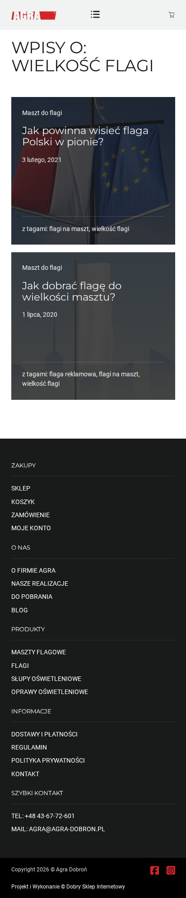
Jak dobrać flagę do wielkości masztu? (71, 291)
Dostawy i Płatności (44, 734)
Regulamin (29, 747)
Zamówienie (30, 514)
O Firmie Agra (33, 570)
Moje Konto (31, 528)
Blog (19, 610)
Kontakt (25, 774)
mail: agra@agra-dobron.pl (58, 829)
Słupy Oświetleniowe (46, 678)
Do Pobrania (31, 596)
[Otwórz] (95, 15)
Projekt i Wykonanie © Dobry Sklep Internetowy (68, 887)
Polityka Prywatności (48, 760)
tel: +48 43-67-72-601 (43, 815)
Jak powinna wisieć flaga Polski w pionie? (85, 136)
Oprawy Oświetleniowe (49, 691)
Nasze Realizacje (39, 583)
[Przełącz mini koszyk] (171, 15)
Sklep (20, 488)
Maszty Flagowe (38, 652)
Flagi (20, 665)
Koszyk (23, 501)
